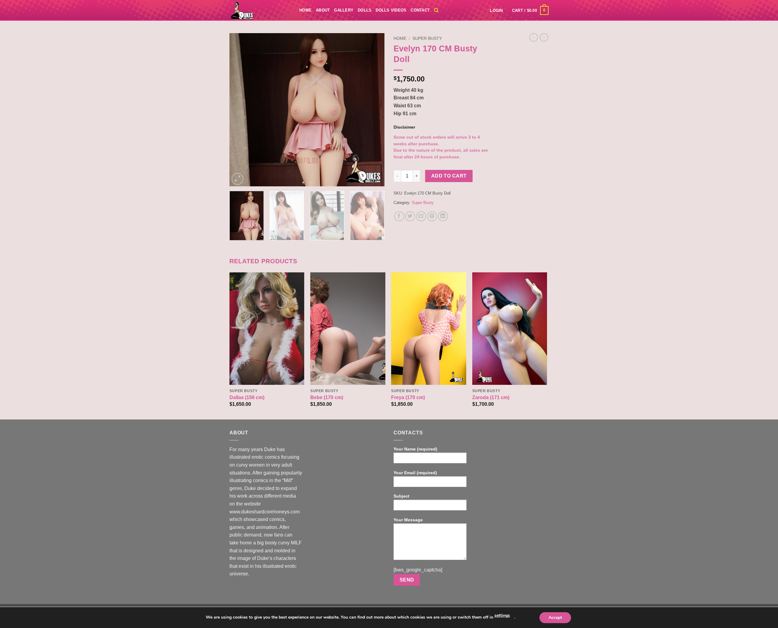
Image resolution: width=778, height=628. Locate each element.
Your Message (408, 519)
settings (502, 615)
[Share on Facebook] (399, 216)
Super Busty (427, 38)
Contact (420, 10)
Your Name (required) (415, 449)
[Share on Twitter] (410, 216)
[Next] (373, 110)
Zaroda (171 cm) (490, 397)
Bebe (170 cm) (326, 397)
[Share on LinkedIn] (443, 216)
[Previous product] (544, 37)
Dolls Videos (391, 10)
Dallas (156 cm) (246, 397)
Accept (555, 617)
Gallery (343, 10)
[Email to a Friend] (421, 216)
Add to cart (449, 175)
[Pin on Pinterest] (432, 216)
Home (305, 10)
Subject (401, 496)
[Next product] (533, 37)
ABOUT (323, 10)
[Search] (436, 10)
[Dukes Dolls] (259, 10)
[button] (496, 10)
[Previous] (240, 110)
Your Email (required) (415, 472)
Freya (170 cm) (408, 397)
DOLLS (364, 10)
